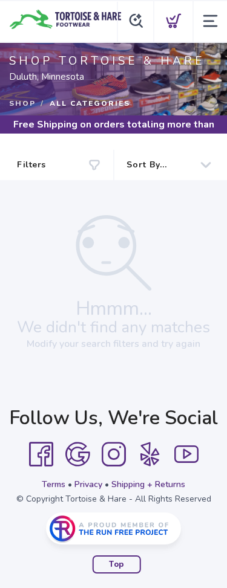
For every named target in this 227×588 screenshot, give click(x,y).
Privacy (88, 484)
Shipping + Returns (148, 484)
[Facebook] (41, 454)
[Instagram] (114, 454)
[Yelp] (150, 454)
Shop (22, 103)
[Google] (77, 454)
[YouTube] (186, 454)
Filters (31, 164)
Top (116, 564)
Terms (53, 484)
